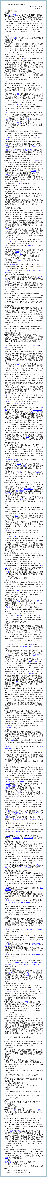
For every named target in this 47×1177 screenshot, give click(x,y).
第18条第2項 (20, 491)
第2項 (8, 150)
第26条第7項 (33, 819)
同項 (25, 466)
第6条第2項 (12, 782)
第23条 (25, 965)
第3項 (15, 536)
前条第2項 (18, 403)
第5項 (7, 140)
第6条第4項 (16, 832)
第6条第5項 (32, 246)
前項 (18, 94)
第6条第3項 (16, 813)
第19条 (7, 867)
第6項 (22, 782)
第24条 (27, 867)
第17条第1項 (37, 410)
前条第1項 (13, 264)
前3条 (22, 1154)
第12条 (7, 347)
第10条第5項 (34, 345)
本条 (6, 1158)
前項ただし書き (11, 460)
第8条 (38, 865)
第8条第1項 (21, 260)
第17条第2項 (12, 902)
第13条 (24, 962)
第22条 (19, 867)
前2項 (8, 395)
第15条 (34, 962)
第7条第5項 (37, 813)
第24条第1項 (35, 965)
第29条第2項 (25, 902)
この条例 (12, 15)
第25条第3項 (12, 786)
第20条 (12, 1131)
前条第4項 (35, 146)
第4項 (32, 647)
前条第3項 (35, 137)
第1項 (19, 104)
